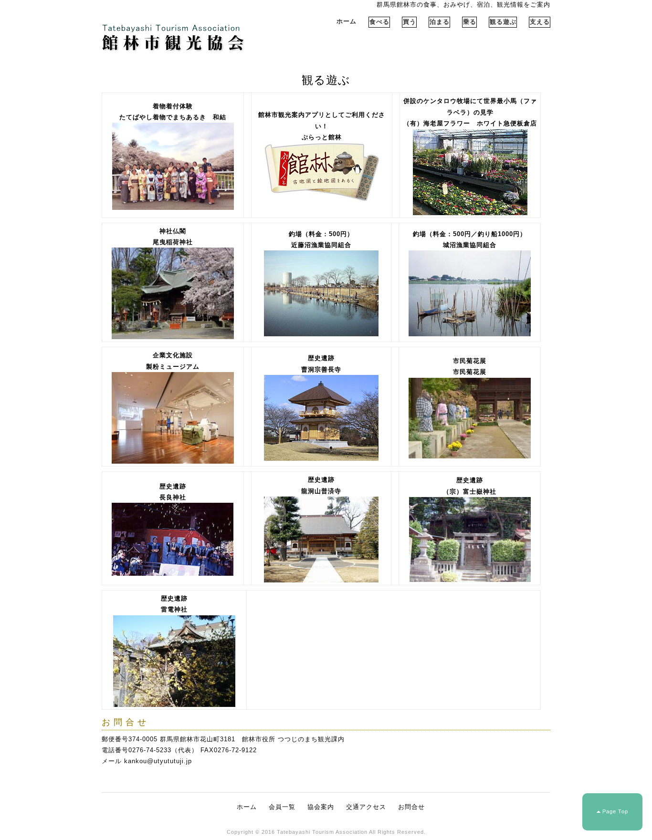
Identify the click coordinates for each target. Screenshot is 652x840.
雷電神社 (174, 609)
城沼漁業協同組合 (469, 245)
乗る (469, 21)
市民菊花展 (469, 371)
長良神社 (172, 497)
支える (540, 21)
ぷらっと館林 (322, 137)
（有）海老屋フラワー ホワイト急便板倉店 (470, 123)
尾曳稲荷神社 (173, 242)
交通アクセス (366, 806)
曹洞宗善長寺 (321, 369)
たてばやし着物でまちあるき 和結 (172, 117)
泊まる (440, 21)
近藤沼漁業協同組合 (321, 245)
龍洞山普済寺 (321, 491)
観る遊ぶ (503, 21)
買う (409, 21)
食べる (379, 21)
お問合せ (411, 806)
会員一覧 (282, 806)
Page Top (615, 811)
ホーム (347, 21)
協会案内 (320, 806)
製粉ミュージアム (173, 366)
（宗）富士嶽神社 (469, 491)
